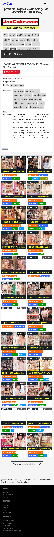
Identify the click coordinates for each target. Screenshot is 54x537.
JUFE (6, 48)
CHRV (7, 39)
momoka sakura (10, 351)
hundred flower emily (12, 226)
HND (28, 44)
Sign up (6, 505)
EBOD (21, 229)
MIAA (27, 35)
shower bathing (36, 107)
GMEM (20, 44)
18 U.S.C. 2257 (8, 492)
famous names (20, 99)
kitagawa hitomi (36, 354)
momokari (34, 175)
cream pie (17, 95)
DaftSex (6, 525)
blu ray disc (18, 91)
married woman (34, 229)
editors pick (18, 103)
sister (47, 380)
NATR (36, 48)
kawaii (41, 103)
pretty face (35, 91)
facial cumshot (35, 99)
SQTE (20, 48)
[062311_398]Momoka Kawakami (14, 424)
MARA (14, 39)
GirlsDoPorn (8, 523)
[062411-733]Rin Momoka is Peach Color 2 (39, 424)
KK (46, 455)
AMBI (20, 35)
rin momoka (34, 427)
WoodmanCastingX (12, 530)
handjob (40, 430)
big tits (15, 229)
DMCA (5, 497)
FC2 (6, 35)
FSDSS (35, 35)
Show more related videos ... (26, 464)
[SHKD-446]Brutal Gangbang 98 (13, 374)
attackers (36, 178)
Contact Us (8, 495)
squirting (22, 354)
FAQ (5, 510)
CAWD (35, 44)
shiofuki (28, 95)
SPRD (36, 39)
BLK (29, 39)
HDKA (28, 48)
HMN (13, 48)
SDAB (22, 39)
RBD (30, 178)
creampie (16, 178)
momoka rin (18, 85)
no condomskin (20, 107)
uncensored (31, 103)
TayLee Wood (9, 528)
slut (12, 430)
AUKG (12, 35)
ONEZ (12, 44)
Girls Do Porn (8, 520)
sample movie (39, 95)
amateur (7, 427)
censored (7, 178)
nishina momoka (10, 175)
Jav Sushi (8, 3)
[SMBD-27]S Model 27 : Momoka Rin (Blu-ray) (13, 324)
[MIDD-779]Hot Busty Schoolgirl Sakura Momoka (14, 399)
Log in (5, 508)
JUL (5, 44)
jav (26, 91)
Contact (7, 513)
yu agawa (44, 178)
